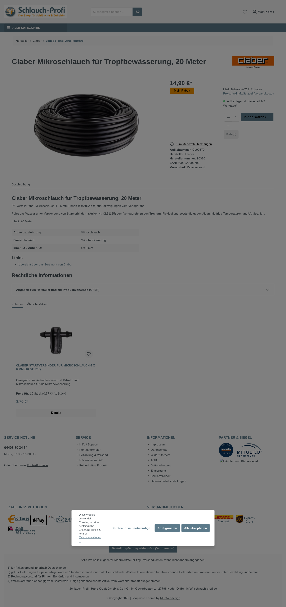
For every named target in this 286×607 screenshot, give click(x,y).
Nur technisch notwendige (131, 528)
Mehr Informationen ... (90, 539)
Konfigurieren (167, 528)
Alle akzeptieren (195, 528)
